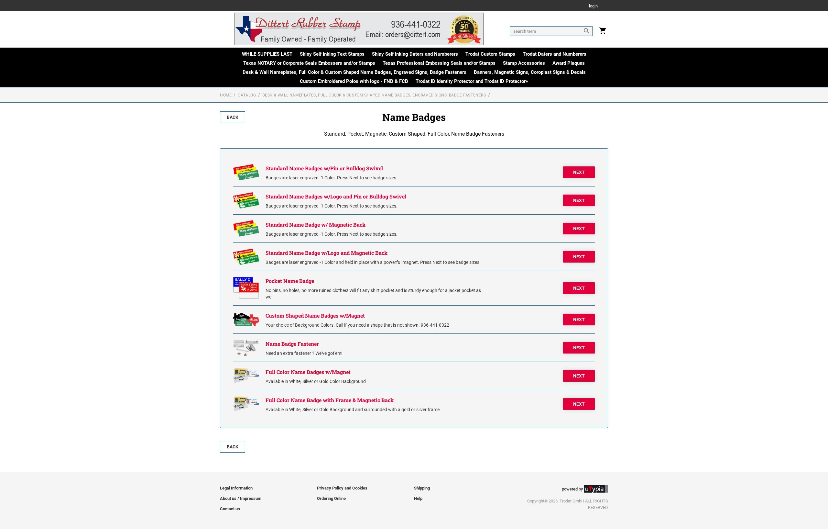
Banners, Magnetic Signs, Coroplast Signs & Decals (530, 72)
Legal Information (236, 488)
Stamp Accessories (524, 63)
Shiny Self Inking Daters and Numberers (415, 54)
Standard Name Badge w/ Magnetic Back (315, 224)
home (226, 95)
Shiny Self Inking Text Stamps (332, 54)
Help (418, 498)
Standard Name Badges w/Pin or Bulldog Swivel (324, 168)
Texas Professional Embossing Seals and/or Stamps (439, 63)
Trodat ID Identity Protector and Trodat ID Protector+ (472, 81)
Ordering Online (331, 498)
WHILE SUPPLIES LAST (267, 54)
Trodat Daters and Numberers (554, 54)
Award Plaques (568, 63)
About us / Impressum (240, 498)
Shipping (422, 488)
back (232, 117)
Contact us (230, 508)
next (579, 172)
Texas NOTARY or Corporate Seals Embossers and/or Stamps (309, 63)
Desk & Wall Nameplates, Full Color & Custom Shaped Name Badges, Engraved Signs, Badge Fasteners (354, 72)
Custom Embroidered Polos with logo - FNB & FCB (354, 81)
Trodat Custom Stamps (490, 54)
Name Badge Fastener (292, 343)
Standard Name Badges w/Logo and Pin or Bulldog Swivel (336, 196)
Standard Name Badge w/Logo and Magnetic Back (326, 252)
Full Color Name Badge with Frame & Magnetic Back (330, 400)
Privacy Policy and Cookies (342, 488)
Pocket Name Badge (290, 280)
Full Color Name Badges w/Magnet (308, 371)
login (593, 6)
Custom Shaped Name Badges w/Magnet (315, 315)
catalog (247, 95)
